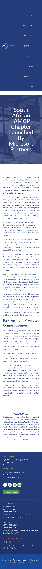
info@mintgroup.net (9, 511)
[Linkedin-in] (15, 485)
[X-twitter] (10, 485)
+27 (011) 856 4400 (10, 509)
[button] (28, 5)
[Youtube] (19, 485)
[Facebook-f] (5, 485)
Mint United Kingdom (12, 538)
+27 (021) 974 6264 (10, 525)
